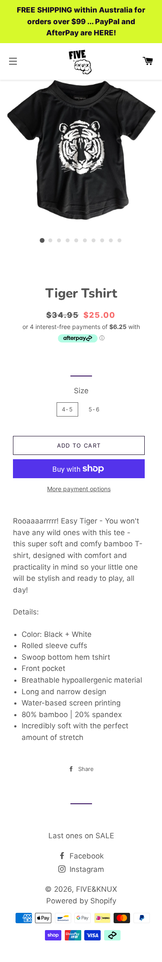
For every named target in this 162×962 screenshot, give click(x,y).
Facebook (85, 856)
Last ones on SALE (81, 835)
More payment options (79, 488)
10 (120, 240)
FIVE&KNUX (96, 889)
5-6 (94, 409)
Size (81, 390)
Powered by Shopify (81, 900)
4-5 (67, 409)
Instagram (85, 869)
